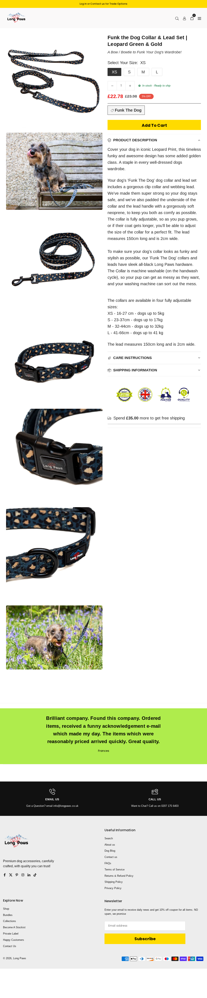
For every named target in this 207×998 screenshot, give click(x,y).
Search (109, 838)
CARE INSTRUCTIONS (132, 358)
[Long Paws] (16, 17)
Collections (9, 921)
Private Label (10, 933)
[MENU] (199, 18)
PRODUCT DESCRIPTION (135, 140)
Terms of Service (115, 869)
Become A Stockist (14, 927)
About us (110, 844)
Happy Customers (13, 939)
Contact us (111, 857)
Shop (6, 908)
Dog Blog (110, 850)
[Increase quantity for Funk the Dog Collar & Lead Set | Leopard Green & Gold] (130, 85)
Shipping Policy (114, 881)
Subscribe (145, 939)
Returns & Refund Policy (119, 875)
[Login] (184, 18)
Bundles (8, 915)
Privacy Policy (113, 888)
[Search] (177, 18)
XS (114, 72)
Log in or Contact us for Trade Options (103, 3)
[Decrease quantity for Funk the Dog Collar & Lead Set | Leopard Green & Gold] (112, 85)
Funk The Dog (128, 110)
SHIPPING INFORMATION (135, 370)
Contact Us (9, 946)
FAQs (108, 863)
